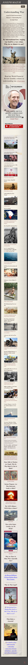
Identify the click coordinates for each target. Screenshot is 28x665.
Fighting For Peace (10, 481)
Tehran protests (7, 205)
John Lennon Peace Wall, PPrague (10, 277)
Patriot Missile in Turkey (8, 190)
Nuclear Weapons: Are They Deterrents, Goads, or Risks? (11, 502)
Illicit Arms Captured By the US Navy (10, 572)
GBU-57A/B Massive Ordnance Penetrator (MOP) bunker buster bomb (10, 365)
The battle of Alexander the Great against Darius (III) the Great (10, 315)
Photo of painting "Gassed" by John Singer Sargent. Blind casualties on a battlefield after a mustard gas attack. (10, 458)
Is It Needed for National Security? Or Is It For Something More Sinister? (10, 222)
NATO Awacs (10, 521)
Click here (21, 81)
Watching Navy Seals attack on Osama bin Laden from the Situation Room (10, 400)
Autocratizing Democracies (9, 149)
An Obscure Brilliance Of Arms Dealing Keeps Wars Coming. (10, 577)
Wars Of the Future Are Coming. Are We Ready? (10, 553)
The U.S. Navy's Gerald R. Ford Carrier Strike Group (10, 262)
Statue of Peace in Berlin (8, 301)
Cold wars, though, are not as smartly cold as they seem (9, 383)
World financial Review (13, 605)
